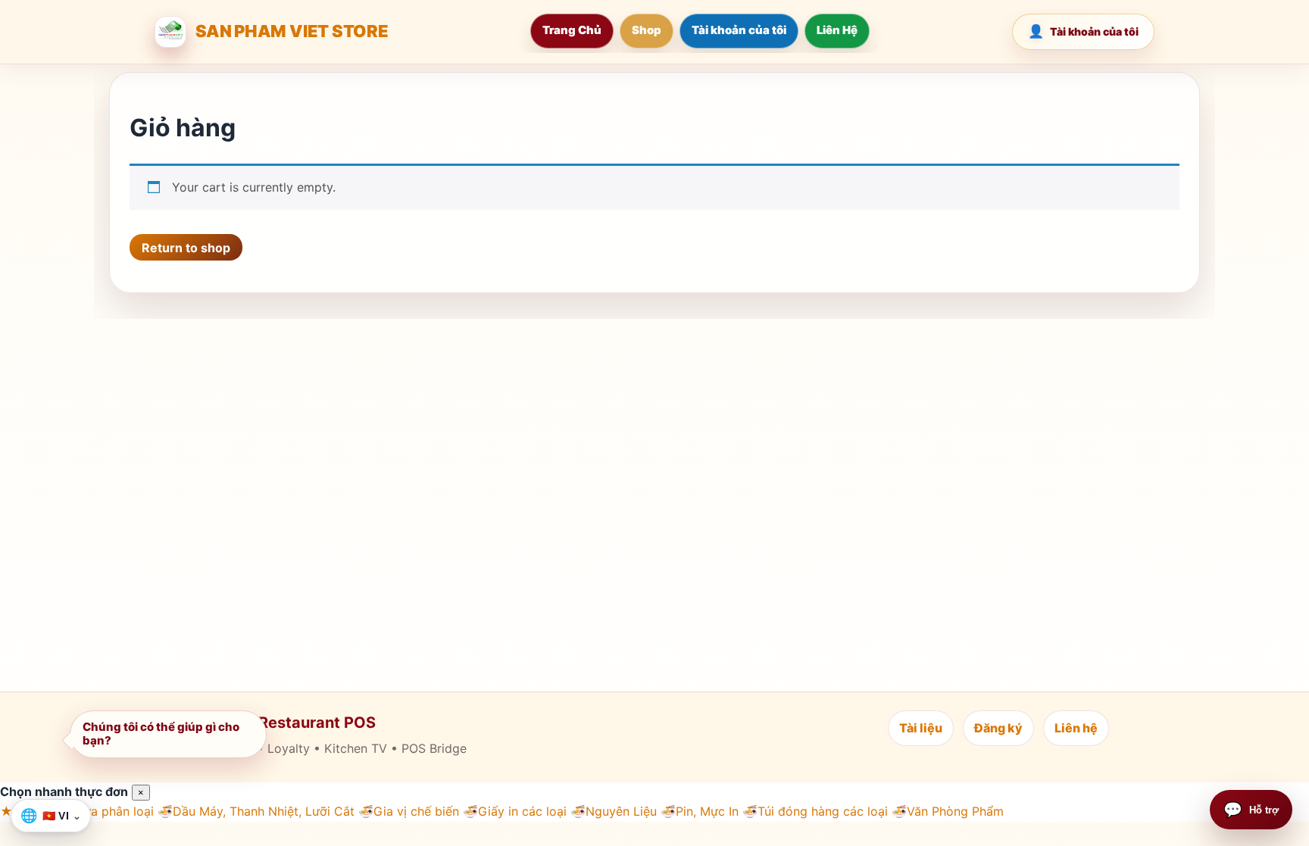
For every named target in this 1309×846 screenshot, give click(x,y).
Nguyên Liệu (613, 811)
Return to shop (186, 247)
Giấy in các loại (515, 811)
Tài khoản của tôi (739, 30)
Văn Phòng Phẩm (948, 811)
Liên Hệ (837, 30)
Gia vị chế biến (408, 811)
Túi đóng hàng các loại (815, 811)
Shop (646, 30)
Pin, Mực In (700, 811)
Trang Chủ (571, 30)
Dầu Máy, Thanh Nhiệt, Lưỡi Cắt (256, 811)
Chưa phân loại (103, 811)
